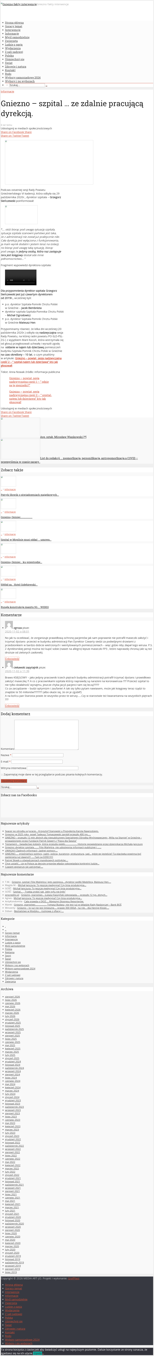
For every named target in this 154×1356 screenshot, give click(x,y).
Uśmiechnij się (14, 59)
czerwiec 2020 (12, 1236)
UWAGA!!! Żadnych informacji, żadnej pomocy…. (31, 850)
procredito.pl (12, 895)
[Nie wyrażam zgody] (43, 1354)
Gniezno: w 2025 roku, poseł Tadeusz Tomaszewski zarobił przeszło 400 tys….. (48, 834)
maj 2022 (10, 1162)
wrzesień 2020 (13, 1226)
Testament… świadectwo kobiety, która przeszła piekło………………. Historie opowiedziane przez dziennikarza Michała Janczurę (74, 844)
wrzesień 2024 (13, 1071)
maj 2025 (10, 1045)
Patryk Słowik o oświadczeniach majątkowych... (30, 494)
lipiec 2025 (11, 1038)
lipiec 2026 (11, 999)
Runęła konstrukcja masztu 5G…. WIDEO (25, 607)
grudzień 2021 (13, 1178)
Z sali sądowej (14, 52)
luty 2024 (10, 1094)
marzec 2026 (12, 1012)
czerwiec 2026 (12, 1003)
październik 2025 (14, 1029)
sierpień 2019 (12, 1269)
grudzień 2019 (13, 1256)
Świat (8, 63)
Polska (9, 55)
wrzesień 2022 (13, 1149)
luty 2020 (10, 1249)
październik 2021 (14, 1184)
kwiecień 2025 (12, 1048)
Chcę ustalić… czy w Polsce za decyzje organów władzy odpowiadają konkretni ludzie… (52, 863)
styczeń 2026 (12, 1019)
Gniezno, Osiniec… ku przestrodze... (21, 562)
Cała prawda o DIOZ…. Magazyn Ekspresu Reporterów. (54, 901)
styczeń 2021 (12, 1213)
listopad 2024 (12, 1064)
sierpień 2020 (12, 1230)
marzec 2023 (12, 1129)
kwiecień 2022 (12, 1165)
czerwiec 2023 (12, 1119)
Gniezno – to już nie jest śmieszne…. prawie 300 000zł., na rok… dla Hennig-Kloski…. (63, 907)
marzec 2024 (12, 1090)
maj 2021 (10, 1200)
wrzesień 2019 (13, 1265)
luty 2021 (10, 1210)
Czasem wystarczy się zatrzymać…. (24, 866)
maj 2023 (10, 1123)
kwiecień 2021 (12, 1204)
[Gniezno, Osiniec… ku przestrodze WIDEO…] (8, 553)
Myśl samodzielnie (17, 37)
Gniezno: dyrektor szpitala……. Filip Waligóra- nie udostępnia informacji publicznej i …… (53, 847)
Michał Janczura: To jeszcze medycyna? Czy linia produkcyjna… (52, 885)
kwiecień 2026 (12, 1009)
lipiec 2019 (11, 1272)
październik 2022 (14, 1145)
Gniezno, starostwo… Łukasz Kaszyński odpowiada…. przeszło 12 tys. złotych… (64, 895)
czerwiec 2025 (12, 1042)
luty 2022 (10, 1171)
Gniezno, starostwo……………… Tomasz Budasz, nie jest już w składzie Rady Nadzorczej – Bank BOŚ (67, 904)
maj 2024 (10, 1084)
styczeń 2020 (12, 1252)
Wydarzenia (13, 48)
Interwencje (12, 30)
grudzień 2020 (13, 1217)
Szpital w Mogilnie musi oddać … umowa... (26, 539)
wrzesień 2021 (13, 1188)
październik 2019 (14, 1262)
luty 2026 (10, 1016)
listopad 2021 (12, 1181)
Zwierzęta (11, 41)
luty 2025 (10, 1055)
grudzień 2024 (13, 1061)
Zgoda (37, 1353)
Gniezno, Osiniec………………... (16, 517)
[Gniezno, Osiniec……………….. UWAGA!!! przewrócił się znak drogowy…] (8, 508)
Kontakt (10, 70)
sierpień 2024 (12, 1074)
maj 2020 (10, 1239)
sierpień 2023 (12, 1113)
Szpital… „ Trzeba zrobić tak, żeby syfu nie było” (39, 891)
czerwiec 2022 (12, 1158)
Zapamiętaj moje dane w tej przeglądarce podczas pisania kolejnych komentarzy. (53, 774)
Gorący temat (13, 26)
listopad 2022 (12, 1142)
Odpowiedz (12, 659)
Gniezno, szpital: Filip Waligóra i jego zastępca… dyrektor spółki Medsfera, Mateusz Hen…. (61, 882)
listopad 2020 (12, 1220)
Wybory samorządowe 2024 (23, 77)
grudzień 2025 (13, 1022)
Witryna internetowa (13, 768)
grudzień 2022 (13, 1139)
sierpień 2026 (12, 996)
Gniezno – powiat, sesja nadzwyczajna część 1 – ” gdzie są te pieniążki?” (29, 381)
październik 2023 (14, 1106)
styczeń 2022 (12, 1175)
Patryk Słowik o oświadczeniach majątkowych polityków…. (36, 860)
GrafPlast (73, 1278)
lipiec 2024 (11, 1077)
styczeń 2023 (12, 1136)
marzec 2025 (12, 1051)
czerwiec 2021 (12, 1197)
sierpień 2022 (12, 1152)
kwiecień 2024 (12, 1087)
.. (1, 489)
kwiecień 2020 (12, 1243)
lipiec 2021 (11, 1194)
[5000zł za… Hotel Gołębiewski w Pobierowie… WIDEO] (8, 575)
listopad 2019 (12, 1259)
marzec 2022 (12, 1168)
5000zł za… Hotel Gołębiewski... (19, 584)
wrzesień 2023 (13, 1110)
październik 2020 (14, 1223)
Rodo (8, 74)
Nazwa (6, 755)
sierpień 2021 (12, 1191)
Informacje (12, 33)
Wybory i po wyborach (20, 81)
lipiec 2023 (11, 1116)
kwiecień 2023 (12, 1126)
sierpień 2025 (12, 1035)
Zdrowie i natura (15, 66)
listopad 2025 (12, 1025)
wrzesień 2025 (13, 1032)
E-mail (6, 761)
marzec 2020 (12, 1246)
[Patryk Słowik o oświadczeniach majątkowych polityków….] (8, 485)
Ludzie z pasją (14, 44)
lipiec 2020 (11, 1233)
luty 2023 (10, 1132)
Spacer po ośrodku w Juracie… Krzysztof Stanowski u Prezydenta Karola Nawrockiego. (52, 831)
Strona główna (14, 22)
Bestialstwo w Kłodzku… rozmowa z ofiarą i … (39, 911)
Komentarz (7, 749)
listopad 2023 (12, 1103)
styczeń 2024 (12, 1097)
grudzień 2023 (13, 1100)
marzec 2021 (12, 1207)
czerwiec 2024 (12, 1081)
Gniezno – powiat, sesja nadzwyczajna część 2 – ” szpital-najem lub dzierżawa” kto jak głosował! (30, 397)
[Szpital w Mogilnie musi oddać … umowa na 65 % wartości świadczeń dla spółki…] (8, 530)
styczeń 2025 (12, 1058)
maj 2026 (10, 1006)
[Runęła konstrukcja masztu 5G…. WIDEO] (8, 598)
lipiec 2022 (11, 1155)
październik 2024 (14, 1068)
